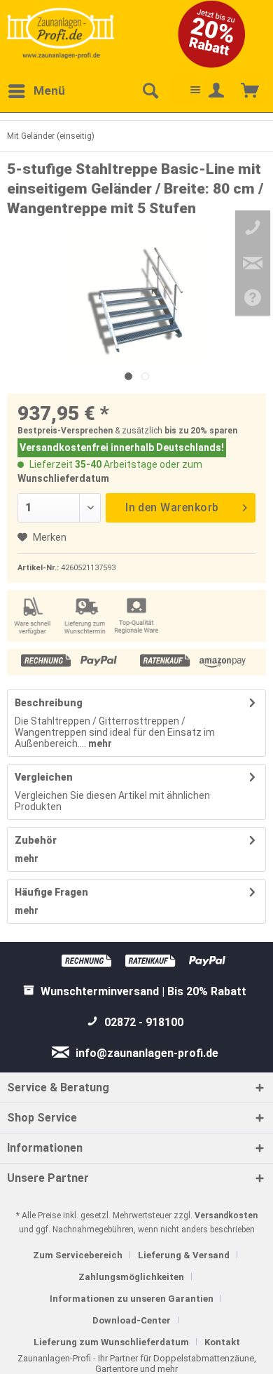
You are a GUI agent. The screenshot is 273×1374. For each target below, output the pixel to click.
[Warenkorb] (251, 91)
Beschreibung (49, 702)
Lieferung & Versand (184, 1255)
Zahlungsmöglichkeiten (131, 1277)
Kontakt (222, 1342)
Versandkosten (226, 1215)
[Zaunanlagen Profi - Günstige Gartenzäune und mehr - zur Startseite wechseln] (60, 33)
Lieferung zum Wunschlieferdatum (111, 1342)
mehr (99, 743)
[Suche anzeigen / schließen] (150, 91)
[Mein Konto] (217, 91)
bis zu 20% (185, 431)
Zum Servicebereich (77, 1255)
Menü (49, 90)
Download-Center (131, 1320)
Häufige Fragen (51, 892)
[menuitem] (36, 91)
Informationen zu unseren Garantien (132, 1298)
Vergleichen (44, 777)
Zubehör (36, 840)
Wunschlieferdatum (63, 478)
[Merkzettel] (183, 91)
